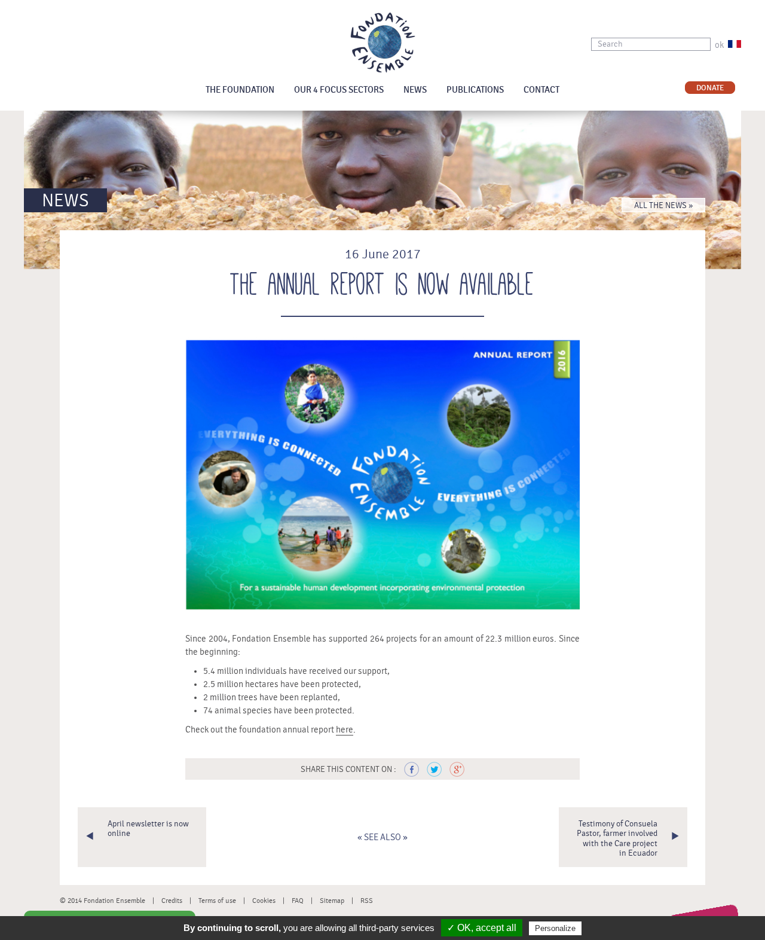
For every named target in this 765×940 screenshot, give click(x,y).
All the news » (663, 205)
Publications (475, 90)
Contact (541, 90)
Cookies (264, 900)
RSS (366, 900)
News (415, 90)
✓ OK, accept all (481, 928)
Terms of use (217, 900)
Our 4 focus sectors (339, 90)
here (344, 730)
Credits (171, 900)
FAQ (298, 900)
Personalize (555, 928)
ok (719, 45)
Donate (710, 88)
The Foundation (240, 90)
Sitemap (332, 900)
